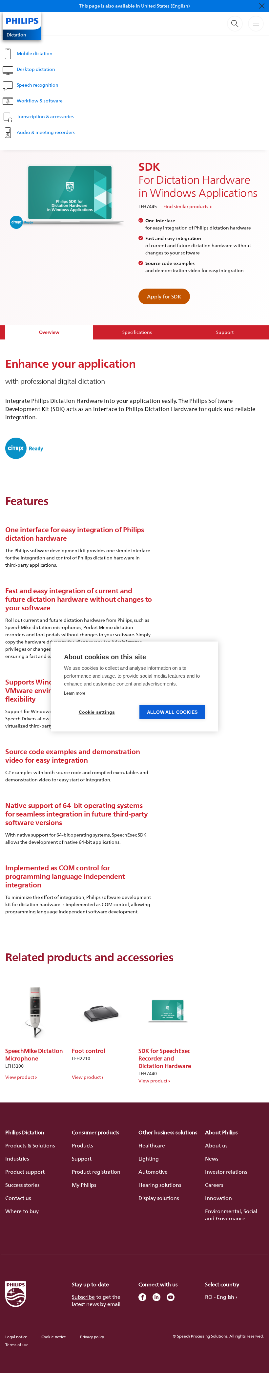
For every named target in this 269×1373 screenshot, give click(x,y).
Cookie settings (97, 712)
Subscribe (83, 1296)
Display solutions (158, 1198)
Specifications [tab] (137, 332)
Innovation (218, 1198)
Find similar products (185, 206)
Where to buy (22, 1211)
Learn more (74, 693)
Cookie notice (53, 1336)
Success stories (22, 1184)
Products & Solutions (30, 1145)
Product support (25, 1171)
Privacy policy (92, 1336)
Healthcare (151, 1145)
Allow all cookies (172, 712)
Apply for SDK (164, 296)
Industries (17, 1158)
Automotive (153, 1171)
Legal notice (16, 1336)
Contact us (18, 1198)
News (211, 1158)
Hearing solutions (159, 1184)
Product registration (96, 1171)
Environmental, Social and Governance (231, 1215)
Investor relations (226, 1171)
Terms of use (17, 1344)
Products (82, 1145)
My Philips (84, 1184)
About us (216, 1145)
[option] (34, 1028)
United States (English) (165, 6)
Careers (214, 1184)
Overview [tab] (49, 332)
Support (82, 1158)
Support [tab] (225, 332)
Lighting (148, 1158)
